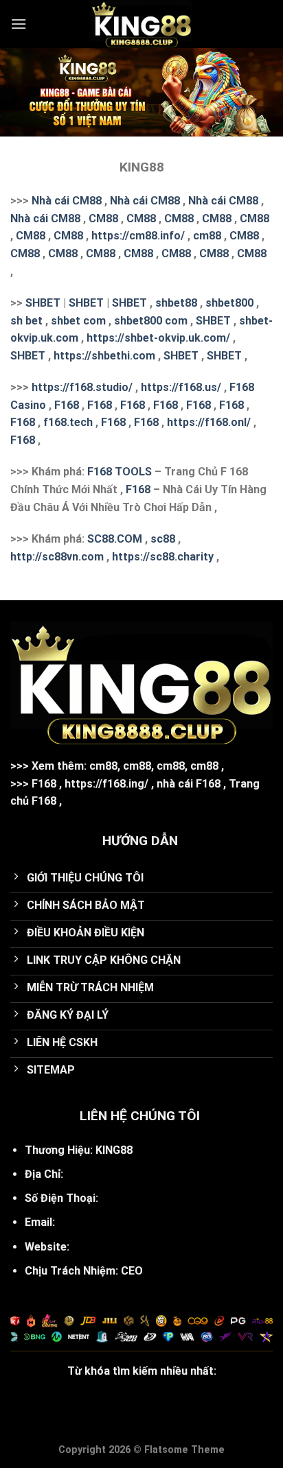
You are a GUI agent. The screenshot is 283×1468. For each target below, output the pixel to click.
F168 (66, 405)
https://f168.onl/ (209, 422)
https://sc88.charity (163, 556)
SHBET (42, 302)
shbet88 (176, 302)
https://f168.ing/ (106, 783)
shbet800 (229, 302)
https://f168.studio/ (82, 387)
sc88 (162, 538)
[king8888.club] (141, 24)
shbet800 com (151, 320)
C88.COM (118, 538)
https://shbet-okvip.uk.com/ (158, 337)
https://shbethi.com (104, 355)
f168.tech (68, 422)
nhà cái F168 (188, 783)
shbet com (78, 320)
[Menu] (18, 23)
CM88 (103, 218)
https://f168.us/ (181, 387)
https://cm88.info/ (138, 235)
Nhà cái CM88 (67, 200)
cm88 (207, 235)
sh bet (26, 320)
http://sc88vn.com (57, 556)
